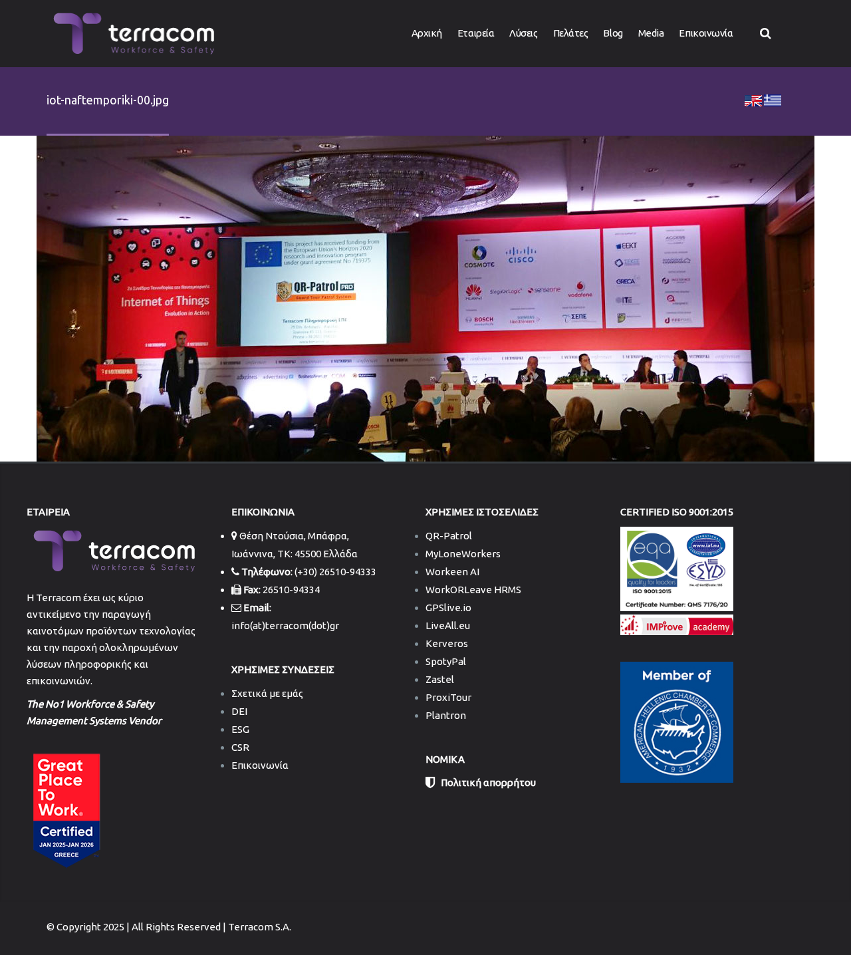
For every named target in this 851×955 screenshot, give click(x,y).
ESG (240, 729)
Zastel (440, 679)
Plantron (446, 715)
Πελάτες (570, 33)
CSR (240, 747)
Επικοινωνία (706, 33)
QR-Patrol (449, 535)
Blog (612, 33)
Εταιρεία (475, 33)
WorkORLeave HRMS (473, 589)
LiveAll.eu (448, 625)
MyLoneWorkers (463, 553)
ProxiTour (448, 697)
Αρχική (427, 33)
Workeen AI (452, 571)
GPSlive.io (448, 607)
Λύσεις (523, 33)
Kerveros (447, 643)
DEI (239, 711)
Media (651, 33)
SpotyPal (446, 661)
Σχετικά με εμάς (267, 693)
